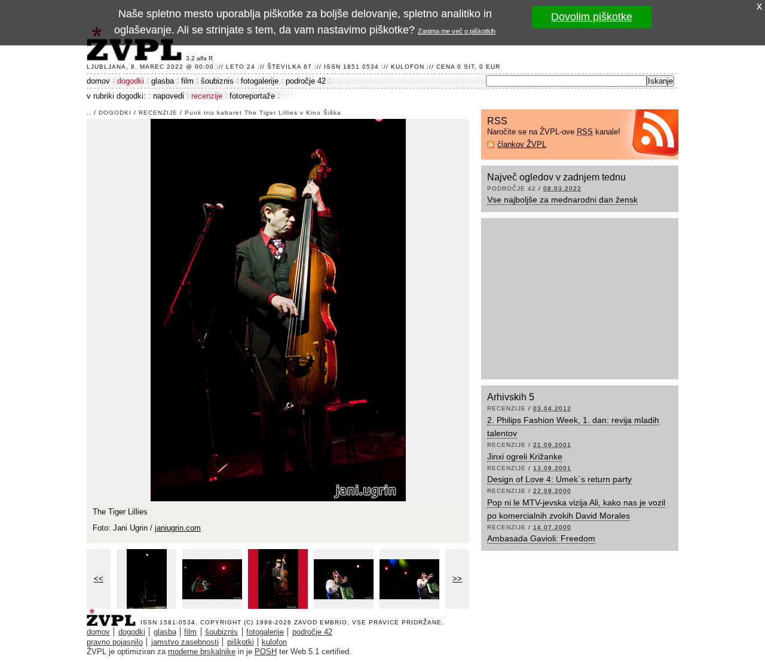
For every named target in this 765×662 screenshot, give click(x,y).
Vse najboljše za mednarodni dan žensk (562, 199)
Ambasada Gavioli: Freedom (541, 538)
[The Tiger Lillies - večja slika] (146, 579)
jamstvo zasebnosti (185, 642)
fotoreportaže (252, 95)
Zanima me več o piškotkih (456, 31)
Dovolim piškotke (591, 17)
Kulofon (407, 66)
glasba (162, 80)
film (187, 80)
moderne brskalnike (201, 651)
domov (98, 80)
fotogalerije (260, 80)
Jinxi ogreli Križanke (524, 456)
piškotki (240, 642)
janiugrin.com (178, 527)
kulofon (274, 642)
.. (89, 112)
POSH (266, 651)
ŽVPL (113, 614)
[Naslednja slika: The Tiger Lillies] (278, 309)
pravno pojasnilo (115, 642)
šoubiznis (217, 80)
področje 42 (306, 80)
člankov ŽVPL (521, 144)
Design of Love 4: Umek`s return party (559, 479)
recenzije (206, 95)
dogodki (130, 80)
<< (98, 578)
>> (457, 578)
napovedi (168, 95)
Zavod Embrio (320, 622)
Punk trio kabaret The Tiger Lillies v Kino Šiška (263, 112)
